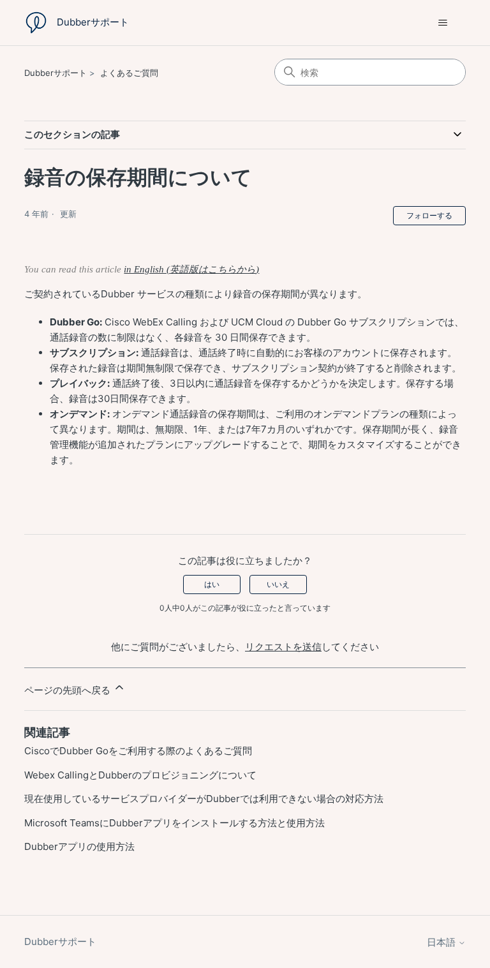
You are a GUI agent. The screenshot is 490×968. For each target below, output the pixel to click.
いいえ (278, 584)
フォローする (429, 215)
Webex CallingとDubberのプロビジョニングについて (140, 775)
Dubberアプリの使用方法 (79, 846)
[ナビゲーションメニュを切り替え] (443, 23)
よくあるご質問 (129, 73)
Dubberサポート (55, 73)
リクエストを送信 (283, 647)
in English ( (147, 269)
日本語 (442, 942)
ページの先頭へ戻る (68, 690)
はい (211, 584)
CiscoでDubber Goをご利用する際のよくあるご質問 (138, 751)
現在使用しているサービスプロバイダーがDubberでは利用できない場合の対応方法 (205, 799)
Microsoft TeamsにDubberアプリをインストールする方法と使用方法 (174, 823)
